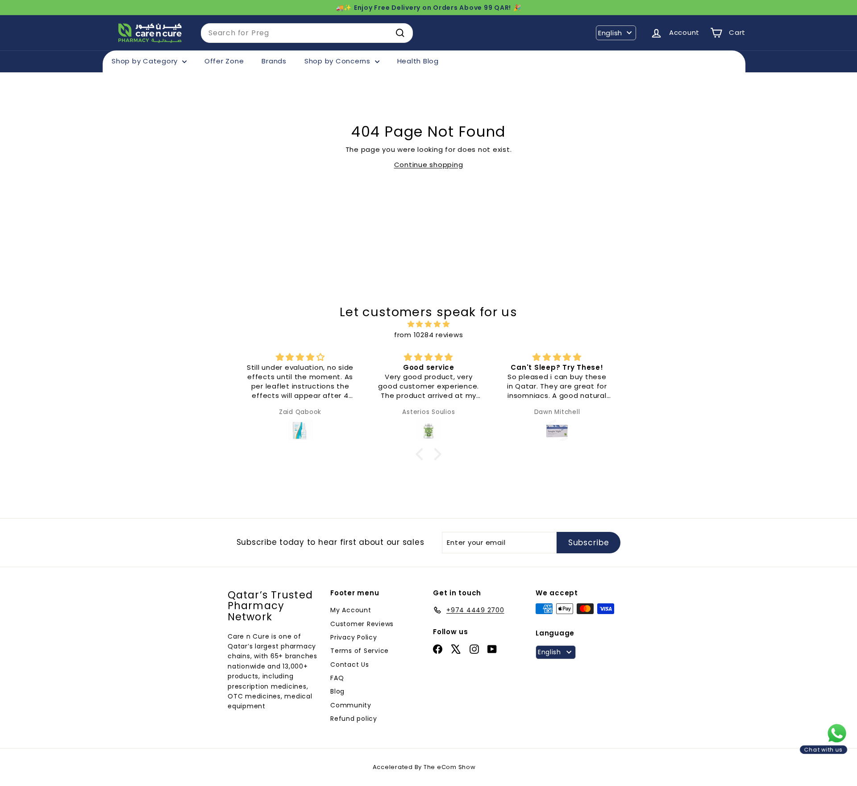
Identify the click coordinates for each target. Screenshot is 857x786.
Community (350, 705)
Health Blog (418, 61)
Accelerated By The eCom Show (424, 767)
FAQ (337, 677)
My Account (350, 610)
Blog (337, 691)
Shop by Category (146, 61)
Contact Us (349, 664)
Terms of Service (359, 650)
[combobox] (307, 33)
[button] (422, 453)
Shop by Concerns (338, 61)
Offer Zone (224, 61)
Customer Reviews (362, 623)
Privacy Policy (353, 637)
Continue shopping (428, 164)
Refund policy (353, 718)
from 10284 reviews (428, 334)
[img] (428, 324)
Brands (274, 61)
